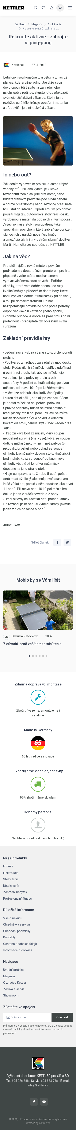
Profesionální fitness (17, 898)
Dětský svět (11, 886)
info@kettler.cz (38, 1085)
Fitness (8, 866)
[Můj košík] (60, 8)
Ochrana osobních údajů (20, 944)
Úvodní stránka (13, 970)
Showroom (11, 995)
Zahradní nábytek (15, 892)
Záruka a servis (13, 989)
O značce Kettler (14, 982)
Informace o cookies (17, 950)
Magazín (36, 24)
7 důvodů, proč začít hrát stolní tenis (32, 644)
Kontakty (9, 937)
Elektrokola (10, 873)
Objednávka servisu (16, 924)
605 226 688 (20, 1081)
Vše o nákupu (12, 918)
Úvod (22, 24)
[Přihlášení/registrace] (52, 8)
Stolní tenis (54, 24)
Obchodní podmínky (16, 931)
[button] (29, 656)
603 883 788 (49, 1081)
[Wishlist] (43, 8)
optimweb (44, 1123)
